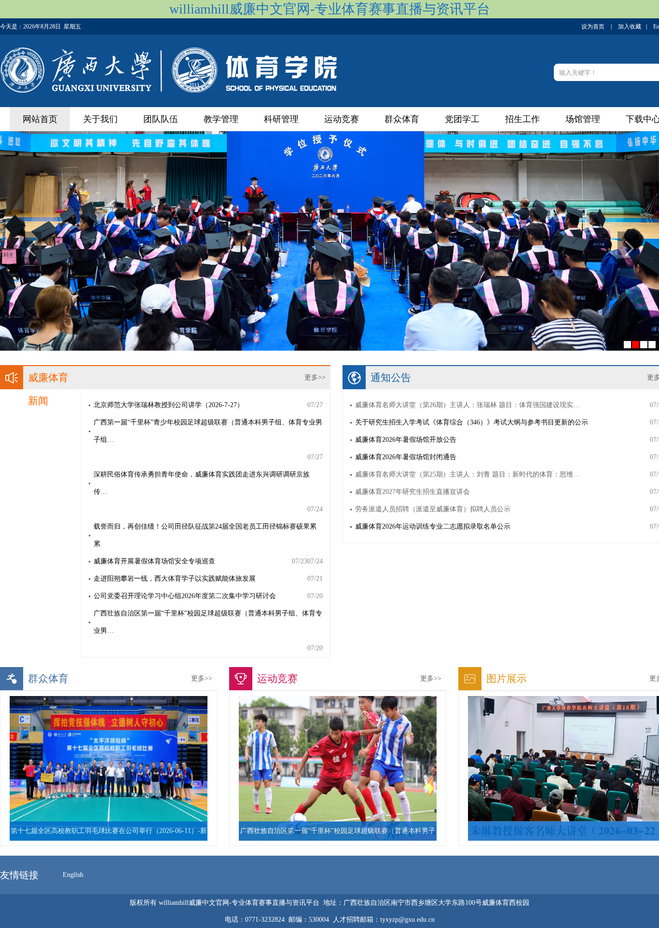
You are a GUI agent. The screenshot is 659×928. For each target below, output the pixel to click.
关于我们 (100, 119)
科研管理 (281, 119)
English (73, 874)
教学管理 (221, 119)
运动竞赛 (341, 119)
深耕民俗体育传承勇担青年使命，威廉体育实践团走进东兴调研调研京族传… (202, 483)
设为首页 (592, 26)
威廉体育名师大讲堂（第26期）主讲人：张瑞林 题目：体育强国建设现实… (467, 405)
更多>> (315, 377)
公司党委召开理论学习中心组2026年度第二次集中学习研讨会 (185, 596)
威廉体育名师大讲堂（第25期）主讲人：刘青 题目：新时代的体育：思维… (467, 474)
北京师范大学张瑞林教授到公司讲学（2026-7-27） (169, 405)
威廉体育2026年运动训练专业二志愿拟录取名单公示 (432, 526)
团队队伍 (160, 119)
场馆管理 (582, 119)
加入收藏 (629, 26)
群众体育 (401, 119)
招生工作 (522, 119)
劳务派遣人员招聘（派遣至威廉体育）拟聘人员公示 (432, 509)
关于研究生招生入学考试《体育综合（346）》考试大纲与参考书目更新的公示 (471, 422)
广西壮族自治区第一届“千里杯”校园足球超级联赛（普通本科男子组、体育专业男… (208, 622)
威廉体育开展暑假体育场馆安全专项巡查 (154, 561)
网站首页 (40, 119)
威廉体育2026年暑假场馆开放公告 (405, 439)
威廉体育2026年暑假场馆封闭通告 (405, 457)
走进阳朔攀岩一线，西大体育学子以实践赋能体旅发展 (175, 578)
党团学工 (462, 119)
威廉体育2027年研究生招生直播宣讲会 (412, 491)
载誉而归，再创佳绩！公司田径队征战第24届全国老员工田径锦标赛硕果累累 (205, 535)
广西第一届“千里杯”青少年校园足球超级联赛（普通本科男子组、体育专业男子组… (208, 431)
